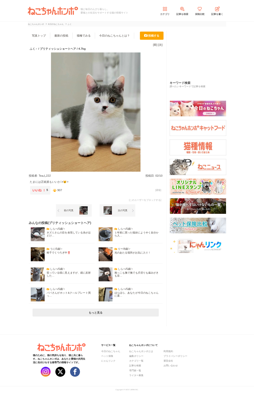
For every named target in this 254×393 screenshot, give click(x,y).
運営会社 (168, 360)
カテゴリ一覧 (136, 360)
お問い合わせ (171, 365)
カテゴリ (165, 14)
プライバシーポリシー (175, 356)
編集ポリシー (136, 356)
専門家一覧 (135, 370)
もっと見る (96, 312)
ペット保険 (107, 356)
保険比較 (200, 14)
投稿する (153, 35)
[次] (160, 44)
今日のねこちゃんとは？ (114, 35)
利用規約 (168, 351)
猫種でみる (84, 35)
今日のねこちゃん (110, 351)
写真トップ (39, 35)
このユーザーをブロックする (145, 200)
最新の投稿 (61, 35)
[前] (155, 44)
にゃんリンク (108, 360)
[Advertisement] (199, 51)
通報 (158, 190)
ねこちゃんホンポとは (141, 351)
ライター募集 (136, 375)
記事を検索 (182, 14)
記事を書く (217, 14)
